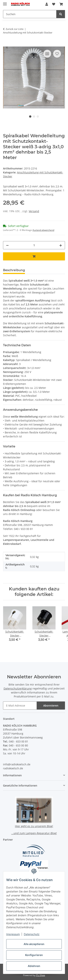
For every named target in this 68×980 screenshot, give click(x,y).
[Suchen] (60, 14)
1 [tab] (30, 116)
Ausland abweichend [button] (43, 230)
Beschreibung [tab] (14, 270)
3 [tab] (38, 116)
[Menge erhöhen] (60, 245)
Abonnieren (50, 705)
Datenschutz (31, 934)
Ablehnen (34, 966)
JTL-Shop (40, 975)
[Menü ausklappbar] (5, 2)
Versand (34, 211)
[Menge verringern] (7, 245)
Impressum (13, 934)
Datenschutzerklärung (18, 688)
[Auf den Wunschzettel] (57, 54)
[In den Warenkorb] (6, 44)
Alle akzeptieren (34, 944)
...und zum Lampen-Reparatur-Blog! (34, 833)
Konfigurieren (34, 955)
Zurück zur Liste (14, 29)
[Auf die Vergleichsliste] (47, 54)
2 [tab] (34, 116)
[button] (46, 4)
